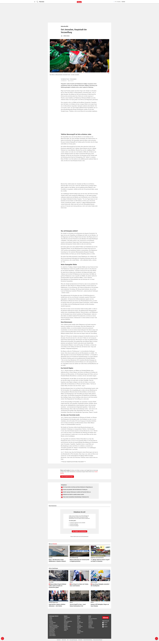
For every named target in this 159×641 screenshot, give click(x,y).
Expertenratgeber (52, 634)
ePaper (89, 617)
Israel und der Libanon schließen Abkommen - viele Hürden (57, 605)
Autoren (50, 617)
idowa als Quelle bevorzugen (67, 476)
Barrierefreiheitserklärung (87, 639)
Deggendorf (66, 629)
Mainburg (65, 625)
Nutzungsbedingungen (73, 639)
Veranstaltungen (91, 627)
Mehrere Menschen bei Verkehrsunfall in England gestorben (79, 560)
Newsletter (51, 621)
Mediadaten (80, 639)
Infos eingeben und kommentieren (79, 531)
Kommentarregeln (52, 622)
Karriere (50, 619)
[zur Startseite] (106, 617)
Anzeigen (90, 625)
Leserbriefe (51, 623)
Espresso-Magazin (52, 635)
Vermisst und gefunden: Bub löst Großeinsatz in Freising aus (75, 489)
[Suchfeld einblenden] (37, 2)
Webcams (90, 626)
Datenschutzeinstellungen (97, 639)
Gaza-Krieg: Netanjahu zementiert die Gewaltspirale (100, 584)
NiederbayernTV (52, 631)
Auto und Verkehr (80, 631)
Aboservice (90, 619)
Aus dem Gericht (80, 622)
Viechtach (65, 623)
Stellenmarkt (90, 622)
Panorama (41, 1)
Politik (78, 623)
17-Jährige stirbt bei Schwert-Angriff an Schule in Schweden (100, 560)
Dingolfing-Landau (67, 626)
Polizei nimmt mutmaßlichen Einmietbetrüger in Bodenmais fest (76, 497)
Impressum (59, 639)
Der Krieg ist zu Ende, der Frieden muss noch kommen (79, 584)
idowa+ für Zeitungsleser (92, 618)
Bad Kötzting (66, 622)
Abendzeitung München (53, 627)
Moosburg (66, 627)
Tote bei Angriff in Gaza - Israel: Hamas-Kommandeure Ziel (78, 605)
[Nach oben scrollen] (156, 638)
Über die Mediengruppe (53, 625)
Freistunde (79, 625)
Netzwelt (78, 632)
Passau (65, 630)
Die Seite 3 (79, 621)
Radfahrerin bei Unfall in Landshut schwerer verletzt (73, 494)
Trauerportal (90, 623)
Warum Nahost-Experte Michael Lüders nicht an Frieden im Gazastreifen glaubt (57, 585)
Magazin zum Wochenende (54, 626)
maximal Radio (51, 630)
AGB (68, 639)
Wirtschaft (79, 627)
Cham (65, 619)
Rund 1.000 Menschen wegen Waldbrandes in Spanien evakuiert (57, 560)
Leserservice (90, 621)
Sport (78, 619)
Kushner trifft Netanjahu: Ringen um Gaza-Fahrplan (100, 605)
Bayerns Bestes (52, 632)
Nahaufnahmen (80, 626)
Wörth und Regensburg (68, 621)
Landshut (65, 618)
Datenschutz (64, 639)
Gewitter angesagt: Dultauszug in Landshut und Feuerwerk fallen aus (77, 492)
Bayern (78, 617)
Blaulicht (78, 618)
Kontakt (50, 618)
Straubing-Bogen (67, 617)
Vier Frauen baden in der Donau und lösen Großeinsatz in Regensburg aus (78, 487)
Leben (78, 629)
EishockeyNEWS (52, 629)
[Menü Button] (35, 2)
